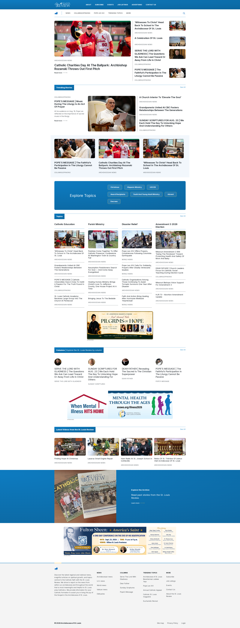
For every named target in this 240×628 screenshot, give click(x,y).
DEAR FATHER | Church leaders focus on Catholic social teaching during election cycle (170, 270)
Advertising (137, 5)
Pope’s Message (126, 592)
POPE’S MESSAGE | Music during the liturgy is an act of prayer (69, 104)
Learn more (135, 503)
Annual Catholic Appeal (152, 590)
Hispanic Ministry (134, 187)
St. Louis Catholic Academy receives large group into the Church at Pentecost (68, 298)
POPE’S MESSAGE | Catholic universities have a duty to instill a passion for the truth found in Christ (69, 283)
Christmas (115, 187)
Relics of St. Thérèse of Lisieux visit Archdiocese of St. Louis (168, 459)
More (128, 13)
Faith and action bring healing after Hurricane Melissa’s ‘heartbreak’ (135, 298)
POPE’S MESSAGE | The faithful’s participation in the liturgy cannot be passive (150, 72)
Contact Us (151, 5)
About (88, 5)
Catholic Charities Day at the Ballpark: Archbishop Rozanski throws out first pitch (90, 67)
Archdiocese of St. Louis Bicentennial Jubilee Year (152, 579)
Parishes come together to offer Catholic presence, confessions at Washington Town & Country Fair (103, 254)
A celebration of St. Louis (148, 38)
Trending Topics (115, 13)
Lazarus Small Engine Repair (100, 458)
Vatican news (102, 590)
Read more (58, 73)
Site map (160, 623)
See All (183, 87)
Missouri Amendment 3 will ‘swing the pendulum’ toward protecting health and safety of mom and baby (170, 255)
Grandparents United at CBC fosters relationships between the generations (160, 109)
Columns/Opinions (82, 13)
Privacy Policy (172, 623)
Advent (171, 194)
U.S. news (101, 581)
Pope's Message (162, 381)
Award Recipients (118, 194)
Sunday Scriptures (96, 384)
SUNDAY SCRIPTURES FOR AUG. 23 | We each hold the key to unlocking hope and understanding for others (161, 123)
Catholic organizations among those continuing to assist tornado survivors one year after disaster (137, 283)
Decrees (114, 201)
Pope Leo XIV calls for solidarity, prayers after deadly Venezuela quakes (137, 267)
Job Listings (122, 5)
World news (127, 259)
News (68, 13)
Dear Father (127, 379)
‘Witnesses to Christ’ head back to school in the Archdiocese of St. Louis (149, 25)
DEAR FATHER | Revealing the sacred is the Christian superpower (136, 371)
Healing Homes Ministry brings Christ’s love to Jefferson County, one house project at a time (102, 285)
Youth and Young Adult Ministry (146, 194)
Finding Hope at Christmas (66, 458)
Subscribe (99, 5)
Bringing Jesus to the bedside (102, 298)
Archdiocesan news (63, 60)
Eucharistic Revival (150, 601)
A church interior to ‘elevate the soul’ (160, 97)
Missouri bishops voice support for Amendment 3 (170, 283)
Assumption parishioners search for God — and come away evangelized (102, 270)
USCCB (153, 187)
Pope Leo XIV (99, 13)
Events (110, 5)
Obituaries (101, 594)
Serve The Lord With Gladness (67, 381)
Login (183, 623)
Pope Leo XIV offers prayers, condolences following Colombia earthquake (136, 253)
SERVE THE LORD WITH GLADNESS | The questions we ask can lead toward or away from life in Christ (69, 372)
